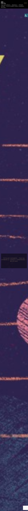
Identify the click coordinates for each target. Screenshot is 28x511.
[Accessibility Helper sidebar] (26, 15)
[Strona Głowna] (4, 3)
